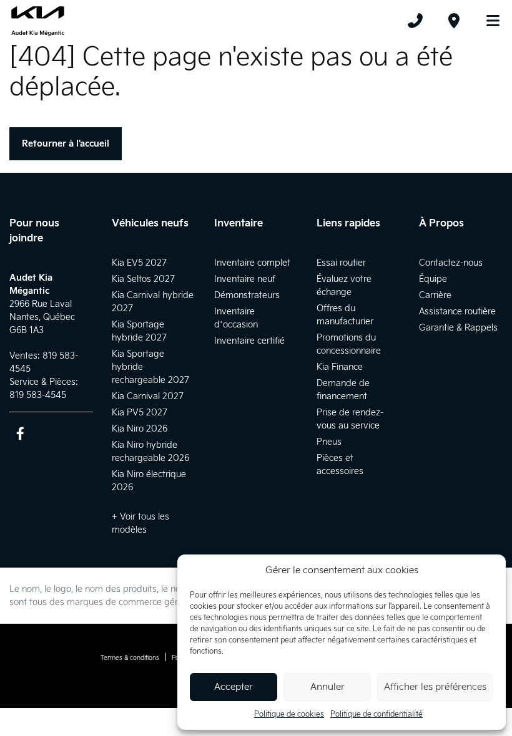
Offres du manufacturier (345, 315)
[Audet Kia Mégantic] (38, 20)
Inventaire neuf (244, 279)
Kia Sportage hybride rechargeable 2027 (150, 367)
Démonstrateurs (247, 295)
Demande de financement (343, 390)
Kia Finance (340, 367)
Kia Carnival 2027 (148, 396)
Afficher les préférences (435, 687)
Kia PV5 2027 (139, 412)
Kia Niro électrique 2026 (149, 481)
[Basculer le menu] (487, 21)
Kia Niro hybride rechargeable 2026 (150, 451)
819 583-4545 (37, 395)
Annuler (327, 687)
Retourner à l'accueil (65, 143)
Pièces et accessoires (340, 465)
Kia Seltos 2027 (143, 279)
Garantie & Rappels (458, 327)
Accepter (233, 687)
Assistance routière (457, 311)
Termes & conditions (130, 658)
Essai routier (341, 263)
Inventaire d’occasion (236, 318)
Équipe (433, 279)
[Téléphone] (415, 21)
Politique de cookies (289, 714)
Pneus (329, 442)
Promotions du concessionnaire (349, 344)
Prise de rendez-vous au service (350, 419)
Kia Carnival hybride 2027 (153, 302)
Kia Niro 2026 (139, 429)
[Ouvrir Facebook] (20, 433)
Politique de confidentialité (376, 714)
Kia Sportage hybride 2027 (139, 331)
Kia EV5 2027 (139, 263)
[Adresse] (454, 21)
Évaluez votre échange (344, 286)
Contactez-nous (451, 263)
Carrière (435, 295)
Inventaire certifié (249, 341)
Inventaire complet (252, 263)
